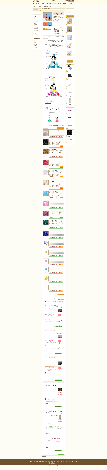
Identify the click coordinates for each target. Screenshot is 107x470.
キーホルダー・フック (36, 31)
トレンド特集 (60, 3)
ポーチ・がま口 (35, 34)
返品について (62, 297)
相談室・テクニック (65, 3)
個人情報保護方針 (58, 461)
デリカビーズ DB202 (54, 170)
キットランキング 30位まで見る (69, 61)
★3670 (61, 441)
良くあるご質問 (71, 461)
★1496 (61, 333)
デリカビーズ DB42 (54, 149)
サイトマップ (72, 0)
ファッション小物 (36, 27)
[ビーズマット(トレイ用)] (69, 100)
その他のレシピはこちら (56, 137)
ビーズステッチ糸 (68, 71)
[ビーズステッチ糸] (69, 67)
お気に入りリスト (59, 1)
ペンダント (35, 20)
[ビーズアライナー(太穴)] (69, 92)
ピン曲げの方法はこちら (48, 102)
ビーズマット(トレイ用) (68, 104)
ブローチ (35, 23)
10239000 (53, 192)
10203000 (53, 181)
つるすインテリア (36, 26)
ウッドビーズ (67, 114)
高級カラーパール (68, 143)
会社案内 (43, 461)
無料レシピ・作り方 (54, 3)
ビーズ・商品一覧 (48, 3)
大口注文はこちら (64, 1)
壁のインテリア (35, 36)
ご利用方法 (53, 0)
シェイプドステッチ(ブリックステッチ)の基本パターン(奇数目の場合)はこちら (54, 45)
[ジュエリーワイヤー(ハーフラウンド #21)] (69, 83)
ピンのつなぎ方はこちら (48, 103)
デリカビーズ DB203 (54, 180)
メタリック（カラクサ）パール (70, 129)
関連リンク (62, 461)
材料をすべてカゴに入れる (55, 36)
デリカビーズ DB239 (54, 191)
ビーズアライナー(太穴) (68, 96)
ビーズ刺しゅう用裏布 (68, 79)
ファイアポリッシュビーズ (55, 130)
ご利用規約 (46, 461)
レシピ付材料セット (36, 47)
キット (43, 3)
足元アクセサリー (36, 24)
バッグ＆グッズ (35, 33)
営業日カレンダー (38, 461)
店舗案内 (71, 3)
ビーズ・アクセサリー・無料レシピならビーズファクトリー (53, 462)
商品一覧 (66, 0)
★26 (61, 360)
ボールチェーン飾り (36, 30)
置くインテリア (35, 37)
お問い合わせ (68, 0)
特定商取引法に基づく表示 (51, 461)
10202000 (53, 171)
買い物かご (71, 2)
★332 (61, 307)
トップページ (34, 6)
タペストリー (35, 45)
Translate (58, 465)
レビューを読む (56, 20)
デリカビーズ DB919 (54, 220)
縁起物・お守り (35, 44)
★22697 (61, 434)
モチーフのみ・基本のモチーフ (37, 38)
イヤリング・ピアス (36, 21)
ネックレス (35, 17)
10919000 (53, 221)
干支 (34, 41)
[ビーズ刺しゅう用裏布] (69, 75)
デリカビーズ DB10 (54, 139)
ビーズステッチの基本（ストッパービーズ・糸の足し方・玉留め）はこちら (53, 44)
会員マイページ (54, 1)
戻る (44, 456)
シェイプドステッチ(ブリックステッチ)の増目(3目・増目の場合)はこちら (53, 46)
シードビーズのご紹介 (32, 461)
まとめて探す (37, 3)
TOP (33, 3)
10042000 (53, 150)
